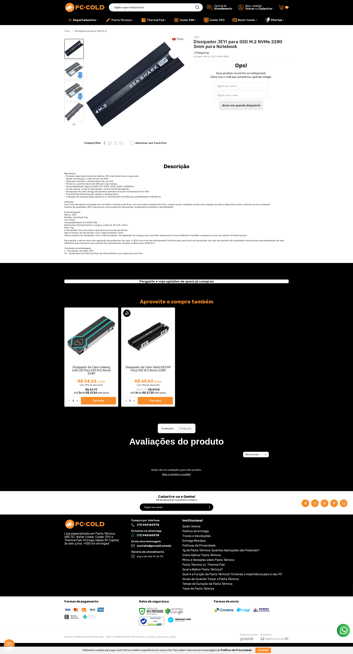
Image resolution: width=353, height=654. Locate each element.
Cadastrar (265, 8)
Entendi (263, 650)
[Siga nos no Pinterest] (334, 503)
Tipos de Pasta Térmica (198, 588)
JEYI (196, 37)
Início (67, 31)
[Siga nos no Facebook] (305, 503)
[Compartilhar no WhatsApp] (110, 143)
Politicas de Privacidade (198, 545)
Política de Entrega (195, 531)
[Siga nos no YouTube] (315, 503)
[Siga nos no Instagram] (324, 503)
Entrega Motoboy (194, 540)
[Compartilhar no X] (115, 143)
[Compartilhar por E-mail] (121, 143)
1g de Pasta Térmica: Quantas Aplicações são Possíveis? (220, 550)
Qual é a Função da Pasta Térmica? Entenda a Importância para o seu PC (232, 574)
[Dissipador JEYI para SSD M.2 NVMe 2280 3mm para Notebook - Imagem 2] (74, 70)
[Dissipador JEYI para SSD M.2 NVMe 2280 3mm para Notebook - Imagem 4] (74, 112)
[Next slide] (74, 124)
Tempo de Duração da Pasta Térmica (207, 584)
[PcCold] (84, 7)
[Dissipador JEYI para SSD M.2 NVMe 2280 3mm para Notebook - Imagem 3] (74, 91)
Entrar (249, 8)
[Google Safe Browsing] (174, 611)
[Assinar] (209, 507)
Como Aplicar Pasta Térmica (201, 555)
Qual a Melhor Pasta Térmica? (202, 569)
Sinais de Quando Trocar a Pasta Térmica (210, 579)
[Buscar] (197, 7)
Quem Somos (191, 526)
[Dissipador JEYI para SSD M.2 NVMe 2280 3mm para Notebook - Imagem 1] (74, 49)
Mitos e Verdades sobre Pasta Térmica (208, 560)
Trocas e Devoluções (196, 536)
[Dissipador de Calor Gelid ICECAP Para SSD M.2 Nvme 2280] (148, 357)
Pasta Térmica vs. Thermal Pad (203, 564)
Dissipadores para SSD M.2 (91, 31)
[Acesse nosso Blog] (343, 503)
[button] (74, 49)
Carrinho (98, 400)
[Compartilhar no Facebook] (104, 143)
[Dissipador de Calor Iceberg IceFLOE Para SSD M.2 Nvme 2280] (91, 357)
